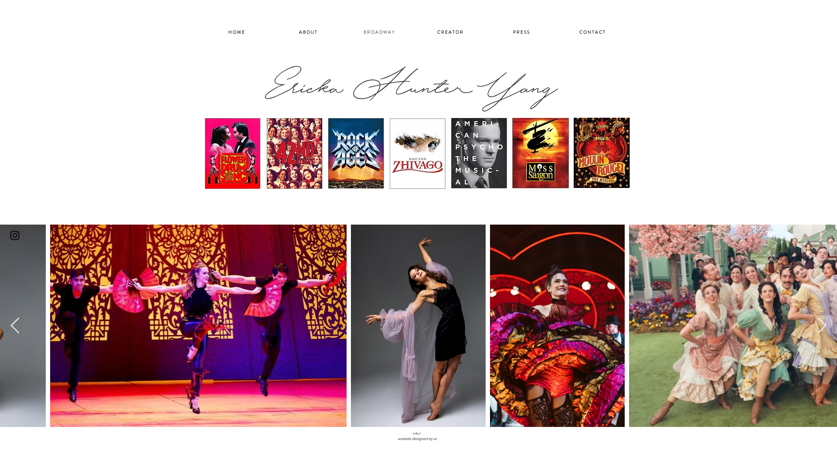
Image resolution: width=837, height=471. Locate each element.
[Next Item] (822, 325)
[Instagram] (15, 235)
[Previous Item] (15, 325)
